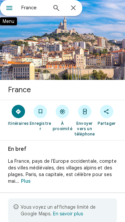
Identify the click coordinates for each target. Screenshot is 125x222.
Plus (26, 181)
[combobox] (34, 8)
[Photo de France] (62, 40)
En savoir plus (68, 214)
